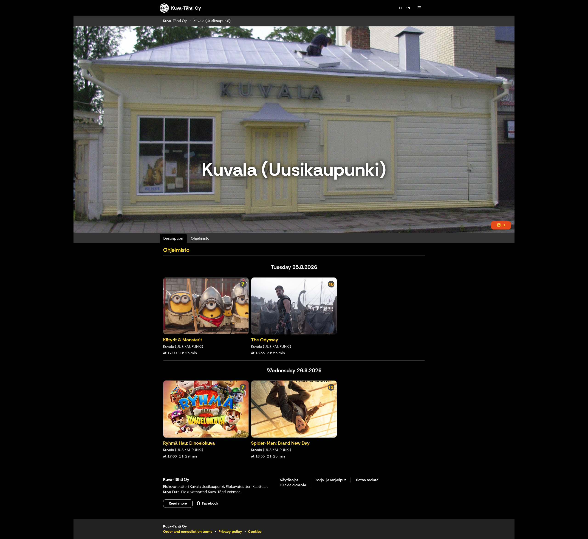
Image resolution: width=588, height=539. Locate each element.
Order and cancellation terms (187, 531)
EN (407, 8)
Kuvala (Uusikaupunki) (212, 20)
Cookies (255, 531)
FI (400, 8)
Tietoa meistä (367, 480)
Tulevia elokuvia (293, 485)
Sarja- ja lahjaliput (331, 480)
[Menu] (419, 8)
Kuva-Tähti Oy (175, 20)
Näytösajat (289, 480)
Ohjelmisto (200, 238)
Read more (178, 503)
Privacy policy (230, 531)
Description (173, 238)
